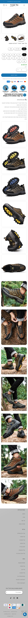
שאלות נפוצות (22, 524)
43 (14, 58)
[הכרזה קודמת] (24, 1)
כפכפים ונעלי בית (21, 576)
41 (24, 58)
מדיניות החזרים (14, 611)
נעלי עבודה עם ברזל (20, 553)
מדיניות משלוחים (7, 613)
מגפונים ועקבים (21, 562)
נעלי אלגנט (22, 543)
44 (9, 58)
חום (24, 48)
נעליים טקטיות (22, 550)
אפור (11, 48)
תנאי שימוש (14, 613)
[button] (24, 5)
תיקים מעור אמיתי (21, 583)
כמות (26, 66)
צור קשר (23, 520)
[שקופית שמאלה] (26, 38)
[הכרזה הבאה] (4, 1)
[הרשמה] (7, 592)
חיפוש (23, 514)
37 (19, 54)
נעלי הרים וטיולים (21, 533)
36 (24, 54)
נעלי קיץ (23, 569)
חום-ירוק (17, 48)
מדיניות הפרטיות (6, 611)
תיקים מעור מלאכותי (20, 579)
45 (4, 58)
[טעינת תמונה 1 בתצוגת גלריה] (21, 38)
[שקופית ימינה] (1, 38)
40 (4, 54)
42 (19, 58)
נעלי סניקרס (22, 540)
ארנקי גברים (22, 546)
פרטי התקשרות (10, 616)
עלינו (24, 517)
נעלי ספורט (22, 536)
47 (19, 61)
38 (14, 54)
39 (9, 54)
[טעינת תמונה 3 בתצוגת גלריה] (14, 38)
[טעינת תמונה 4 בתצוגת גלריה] (7, 38)
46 (24, 61)
